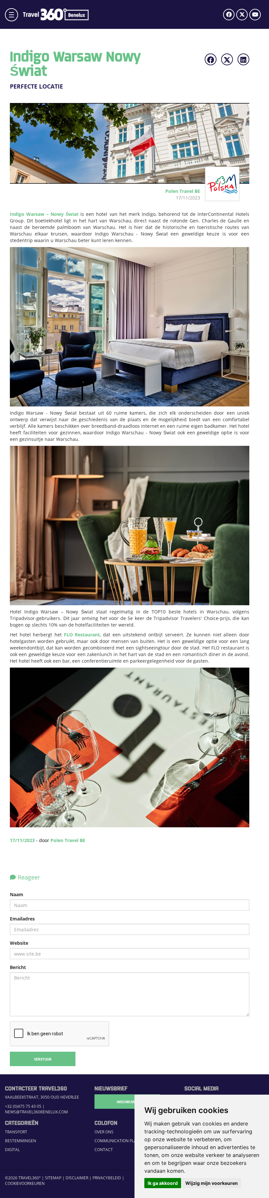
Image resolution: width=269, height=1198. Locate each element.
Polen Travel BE (68, 840)
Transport (16, 1132)
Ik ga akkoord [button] (163, 1183)
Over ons (104, 1132)
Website (19, 943)
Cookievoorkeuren (25, 1183)
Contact (103, 1149)
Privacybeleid (107, 1178)
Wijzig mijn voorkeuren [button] (211, 1183)
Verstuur (43, 1059)
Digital (12, 1149)
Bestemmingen (20, 1141)
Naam (16, 894)
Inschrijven (127, 1101)
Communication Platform (122, 1141)
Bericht (18, 967)
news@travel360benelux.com (36, 1112)
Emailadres (22, 919)
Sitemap (53, 1178)
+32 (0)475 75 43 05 (23, 1106)
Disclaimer (77, 1178)
